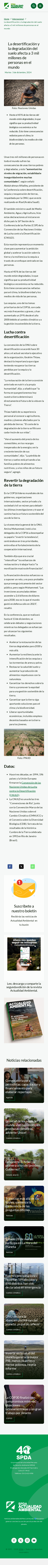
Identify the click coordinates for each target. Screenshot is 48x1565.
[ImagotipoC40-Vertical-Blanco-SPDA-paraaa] (24, 1446)
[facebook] (14, 1540)
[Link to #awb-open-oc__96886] (33, 6)
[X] (21, 866)
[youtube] (34, 1540)
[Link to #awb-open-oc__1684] (40, 6)
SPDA (21, 1549)
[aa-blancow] (24, 1502)
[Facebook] (10, 866)
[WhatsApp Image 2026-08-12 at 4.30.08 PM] (24, 998)
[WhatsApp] (32, 866)
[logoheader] (13, 3)
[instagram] (27, 1540)
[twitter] (20, 1540)
